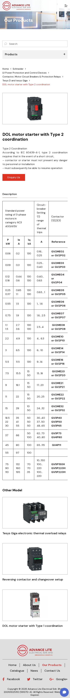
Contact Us (52, 671)
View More (35, 512)
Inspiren (35, 694)
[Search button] (5, 43)
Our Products (52, 665)
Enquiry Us (13, 177)
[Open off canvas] (66, 5)
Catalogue (17, 671)
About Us (29, 665)
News (34, 671)
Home (12, 665)
